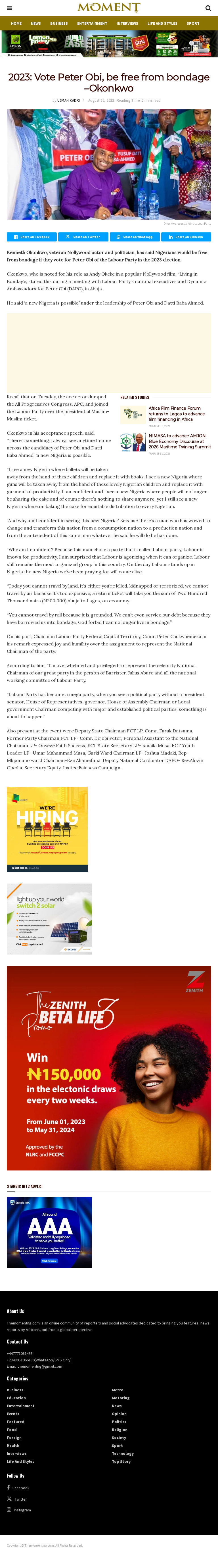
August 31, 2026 (160, 426)
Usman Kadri (68, 100)
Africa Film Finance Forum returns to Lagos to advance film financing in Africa (177, 414)
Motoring (121, 1397)
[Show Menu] (9, 8)
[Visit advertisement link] (109, 43)
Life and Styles (162, 23)
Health (13, 1445)
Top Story (121, 1461)
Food (12, 1429)
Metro (117, 1389)
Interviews (127, 23)
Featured (15, 1421)
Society (119, 1437)
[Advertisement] (109, 353)
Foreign (14, 1437)
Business (59, 23)
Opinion (119, 1413)
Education (16, 1397)
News (36, 23)
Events (13, 1413)
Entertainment (92, 23)
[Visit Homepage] (108, 8)
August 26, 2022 (101, 100)
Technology (123, 1453)
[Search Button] (208, 8)
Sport (193, 23)
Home (16, 23)
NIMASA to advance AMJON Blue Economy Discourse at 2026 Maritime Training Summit (180, 441)
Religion (119, 1429)
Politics (119, 1421)
